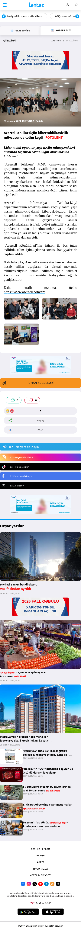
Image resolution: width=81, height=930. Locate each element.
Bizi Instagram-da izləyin (21, 457)
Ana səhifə (56, 40)
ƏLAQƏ (40, 855)
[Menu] (5, 5)
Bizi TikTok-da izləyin (19, 466)
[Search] (76, 4)
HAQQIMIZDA (40, 868)
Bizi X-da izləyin (17, 485)
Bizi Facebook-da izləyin (21, 476)
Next (77, 16)
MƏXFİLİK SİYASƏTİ (40, 875)
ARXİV (40, 862)
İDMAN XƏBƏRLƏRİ (40, 382)
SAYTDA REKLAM (40, 849)
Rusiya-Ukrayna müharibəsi (24, 16)
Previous (4, 16)
